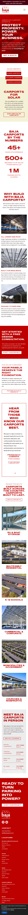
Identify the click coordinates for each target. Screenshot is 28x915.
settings (12, 909)
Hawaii (3, 868)
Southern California (7, 882)
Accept (4, 912)
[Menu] (24, 10)
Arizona (4, 853)
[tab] (13, 69)
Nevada (4, 896)
